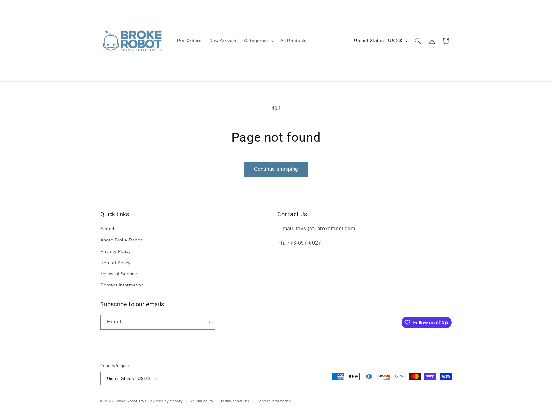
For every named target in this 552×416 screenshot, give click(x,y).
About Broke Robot (121, 240)
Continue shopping (276, 169)
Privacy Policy (115, 251)
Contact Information (122, 285)
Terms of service (235, 401)
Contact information (274, 401)
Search (108, 229)
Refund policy (202, 401)
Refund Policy (115, 262)
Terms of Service (118, 273)
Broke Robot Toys (131, 401)
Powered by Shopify (165, 401)
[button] (258, 40)
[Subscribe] (208, 321)
